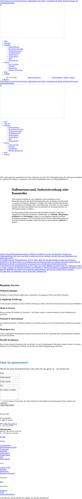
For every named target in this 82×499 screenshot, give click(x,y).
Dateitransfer (13, 68)
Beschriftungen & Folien (8, 447)
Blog (6, 72)
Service (6, 62)
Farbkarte (12, 66)
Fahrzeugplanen (14, 47)
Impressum (3, 490)
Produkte (7, 45)
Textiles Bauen (13, 56)
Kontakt (7, 74)
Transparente (4, 449)
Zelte (10, 58)
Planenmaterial (13, 60)
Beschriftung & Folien (16, 49)
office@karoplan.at (10, 424)
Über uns (7, 43)
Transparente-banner (15, 51)
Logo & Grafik (13, 64)
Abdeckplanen (13, 54)
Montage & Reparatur (16, 70)
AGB (2, 492)
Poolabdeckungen (14, 53)
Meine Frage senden (7, 405)
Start (5, 41)
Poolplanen (4, 451)
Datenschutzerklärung (7, 494)
